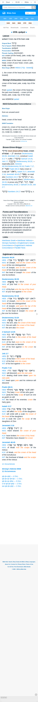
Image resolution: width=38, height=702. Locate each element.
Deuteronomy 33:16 (16, 166)
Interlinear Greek (9, 240)
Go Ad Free (3, 697)
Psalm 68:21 (7, 387)
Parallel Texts (19, 248)
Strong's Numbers (9, 243)
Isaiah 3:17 (21, 172)
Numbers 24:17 (12, 177)
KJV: (4, 268)
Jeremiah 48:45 (13, 174)
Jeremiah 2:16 (13, 156)
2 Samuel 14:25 (22, 159)
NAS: (4, 263)
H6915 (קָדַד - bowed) (23, 68)
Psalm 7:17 (29, 166)
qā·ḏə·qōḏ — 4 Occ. (10, 476)
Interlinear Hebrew (24, 240)
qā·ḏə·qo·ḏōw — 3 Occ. (11, 481)
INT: (3, 272)
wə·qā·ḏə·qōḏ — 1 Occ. (11, 486)
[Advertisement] (19, 531)
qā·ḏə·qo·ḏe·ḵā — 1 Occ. (12, 479)
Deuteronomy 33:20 (10, 318)
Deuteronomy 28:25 (24, 161)
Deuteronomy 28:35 (10, 185)
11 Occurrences (8, 464)
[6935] (2, 319)
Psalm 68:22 (14, 169)
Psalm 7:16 (7, 368)
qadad (9, 90)
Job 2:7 (5, 161)
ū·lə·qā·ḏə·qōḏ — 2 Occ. (12, 484)
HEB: (4, 260)
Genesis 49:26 (8, 257)
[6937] (35, 319)
